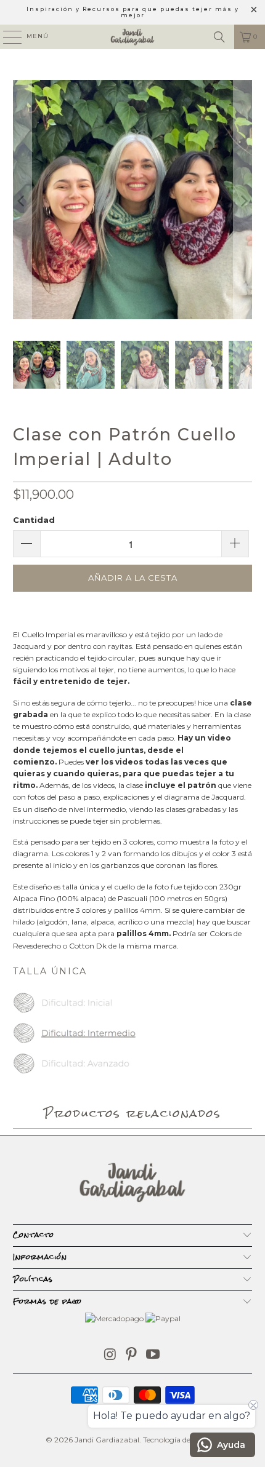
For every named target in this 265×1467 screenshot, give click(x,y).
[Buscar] (219, 37)
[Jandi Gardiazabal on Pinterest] (132, 1355)
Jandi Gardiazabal (107, 1439)
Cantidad (34, 520)
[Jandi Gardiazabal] (133, 37)
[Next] (243, 201)
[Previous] (22, 201)
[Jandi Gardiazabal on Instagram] (110, 1355)
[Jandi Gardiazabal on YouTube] (153, 1355)
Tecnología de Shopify (181, 1439)
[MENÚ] (6, 37)
